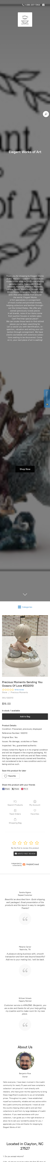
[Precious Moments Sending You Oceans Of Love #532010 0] (25, 645)
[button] (11, 776)
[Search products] (45, 114)
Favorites (35, 814)
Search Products (15, 805)
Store (4, 692)
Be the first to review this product (25, 848)
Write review (19, 690)
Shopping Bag (15, 823)
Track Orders (15, 814)
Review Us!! (47, 396)
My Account (34, 805)
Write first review (26, 854)
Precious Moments (19, 692)
